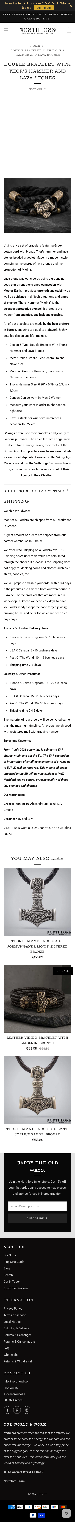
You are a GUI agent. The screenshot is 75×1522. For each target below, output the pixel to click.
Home (35, 45)
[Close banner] (71, 5)
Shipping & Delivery (16, 1328)
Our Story (10, 1255)
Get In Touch (12, 1281)
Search (8, 1275)
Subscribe (35, 1218)
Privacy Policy (13, 1308)
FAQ (6, 1348)
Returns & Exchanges (18, 1335)
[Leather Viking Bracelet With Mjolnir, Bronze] (37, 999)
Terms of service (15, 1315)
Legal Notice (12, 1322)
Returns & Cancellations (20, 1341)
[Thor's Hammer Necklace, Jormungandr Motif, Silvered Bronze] (37, 902)
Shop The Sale (44, 8)
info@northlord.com (17, 1381)
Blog (7, 1268)
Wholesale (11, 1355)
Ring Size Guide (14, 1262)
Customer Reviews (16, 1288)
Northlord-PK (38, 89)
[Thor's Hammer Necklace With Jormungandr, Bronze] (37, 1090)
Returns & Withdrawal (18, 1361)
